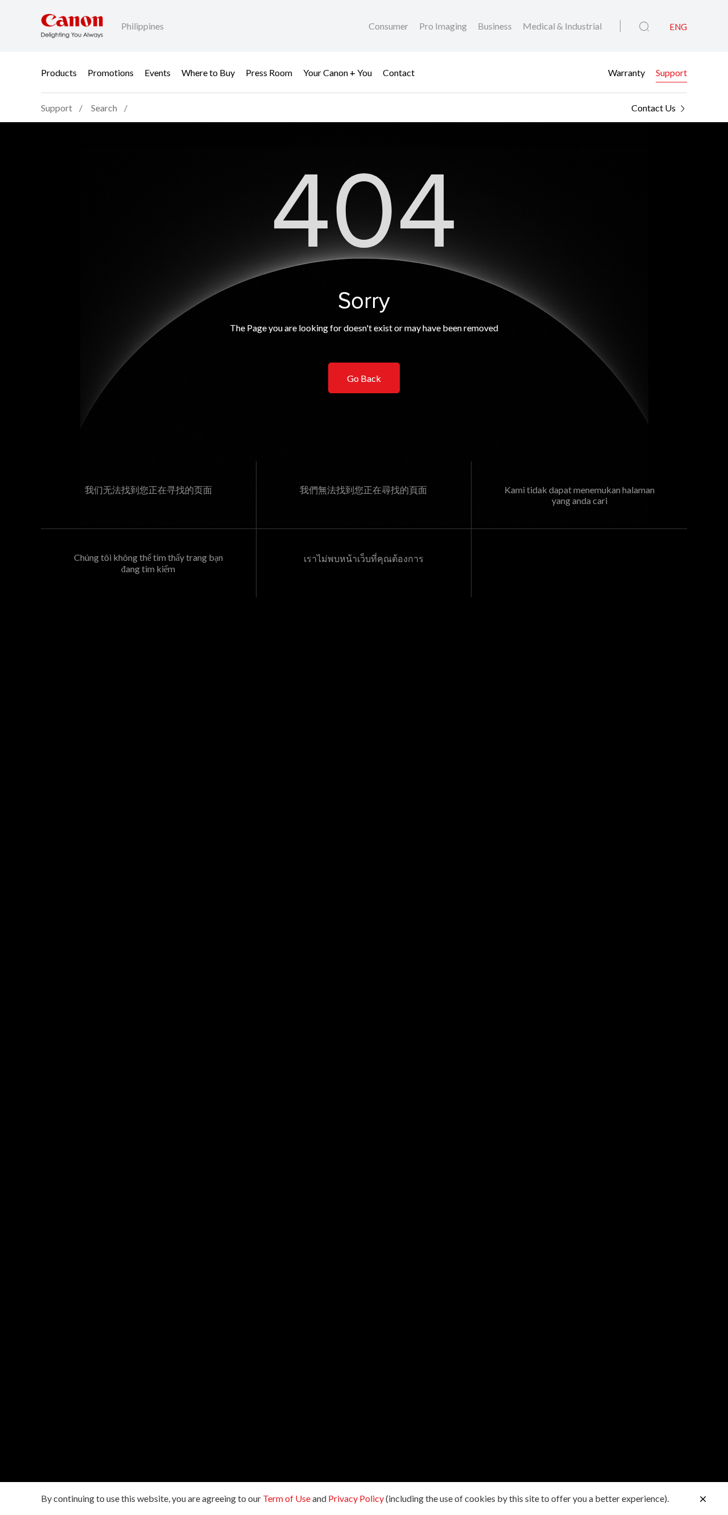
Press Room (269, 72)
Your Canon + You (337, 72)
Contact (399, 72)
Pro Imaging (444, 25)
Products (59, 72)
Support (671, 72)
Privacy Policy (356, 1498)
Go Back (364, 378)
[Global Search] (644, 26)
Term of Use (287, 1498)
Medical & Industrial (562, 25)
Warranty (626, 72)
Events (157, 72)
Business (496, 25)
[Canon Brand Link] (72, 26)
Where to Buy (208, 72)
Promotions (111, 72)
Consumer (389, 25)
